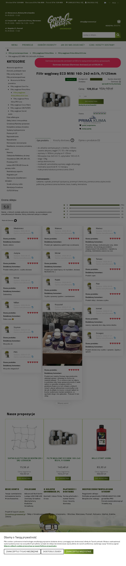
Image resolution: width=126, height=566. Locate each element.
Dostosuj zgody (52, 551)
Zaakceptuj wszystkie (78, 551)
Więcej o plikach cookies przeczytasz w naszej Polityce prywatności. (30, 546)
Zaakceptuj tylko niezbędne (22, 551)
